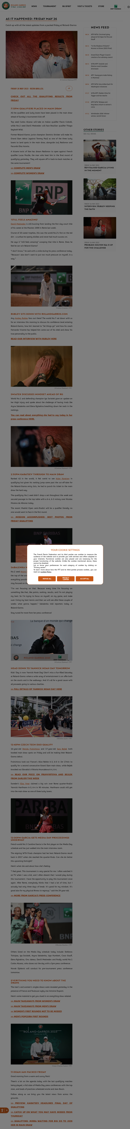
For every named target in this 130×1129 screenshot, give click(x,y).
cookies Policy (45, 572)
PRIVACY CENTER (65, 578)
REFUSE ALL (47, 579)
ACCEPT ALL (84, 579)
